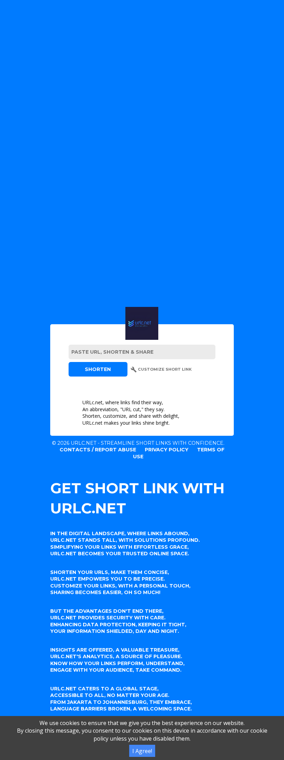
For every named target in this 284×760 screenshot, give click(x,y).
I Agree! (142, 751)
